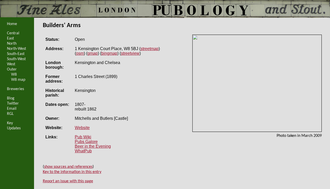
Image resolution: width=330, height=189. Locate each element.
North (11, 44)
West (11, 64)
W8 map (18, 80)
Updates (14, 128)
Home (12, 24)
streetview (130, 53)
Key (10, 123)
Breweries (15, 89)
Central (13, 33)
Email (11, 109)
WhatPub (83, 151)
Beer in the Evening (93, 146)
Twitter (13, 103)
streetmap (150, 48)
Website (82, 127)
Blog (10, 98)
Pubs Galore (86, 141)
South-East (15, 54)
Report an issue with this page (68, 181)
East (10, 38)
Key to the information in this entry (72, 172)
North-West (16, 49)
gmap (92, 53)
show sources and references (68, 167)
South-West (16, 59)
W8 (14, 75)
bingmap (109, 53)
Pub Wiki (83, 137)
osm (80, 53)
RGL (10, 114)
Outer (12, 69)
